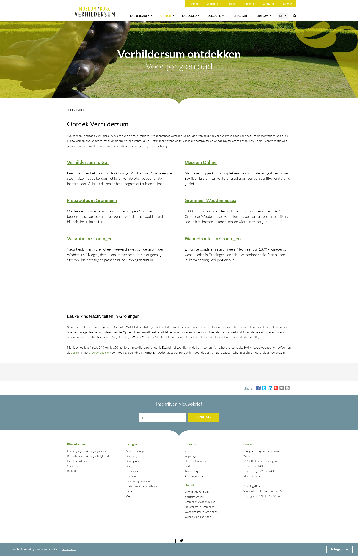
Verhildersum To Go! (88, 162)
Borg (129, 466)
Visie (188, 451)
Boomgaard (133, 461)
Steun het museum (196, 461)
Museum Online (201, 162)
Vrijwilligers (192, 456)
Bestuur (189, 466)
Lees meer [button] (69, 549)
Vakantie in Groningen (90, 238)
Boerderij (131, 456)
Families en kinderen (79, 461)
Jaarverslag (191, 471)
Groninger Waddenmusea (210, 200)
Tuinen (130, 491)
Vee (128, 496)
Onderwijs (73, 466)
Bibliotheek (74, 471)
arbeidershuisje (99, 352)
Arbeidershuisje (135, 451)
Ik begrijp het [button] (339, 549)
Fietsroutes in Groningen (92, 200)
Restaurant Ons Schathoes (141, 486)
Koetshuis (132, 476)
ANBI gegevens (194, 476)
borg (74, 352)
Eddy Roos (132, 471)
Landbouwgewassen (138, 481)
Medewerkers (251, 476)
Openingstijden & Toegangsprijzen (87, 451)
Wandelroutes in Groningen (213, 238)
